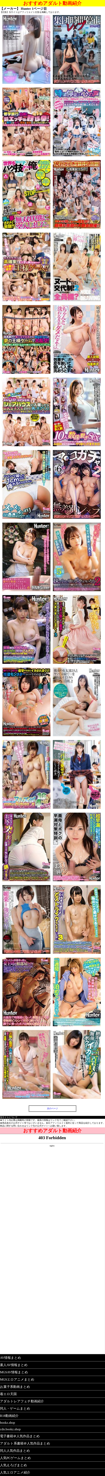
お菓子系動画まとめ (15, 1387)
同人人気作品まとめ (15, 1450)
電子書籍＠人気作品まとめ (20, 1436)
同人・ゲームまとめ (15, 1408)
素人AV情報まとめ (14, 1365)
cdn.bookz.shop (10, 1429)
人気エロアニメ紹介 (15, 1472)
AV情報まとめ (10, 1357)
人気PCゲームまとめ (15, 1458)
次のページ (52, 1108)
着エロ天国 (8, 1394)
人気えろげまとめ (13, 1465)
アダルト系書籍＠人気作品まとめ (25, 1443)
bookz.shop (7, 1422)
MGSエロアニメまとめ (17, 1379)
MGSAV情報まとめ (14, 1372)
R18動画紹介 (9, 1416)
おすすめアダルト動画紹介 (52, 3)
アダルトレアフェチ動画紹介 (22, 1401)
